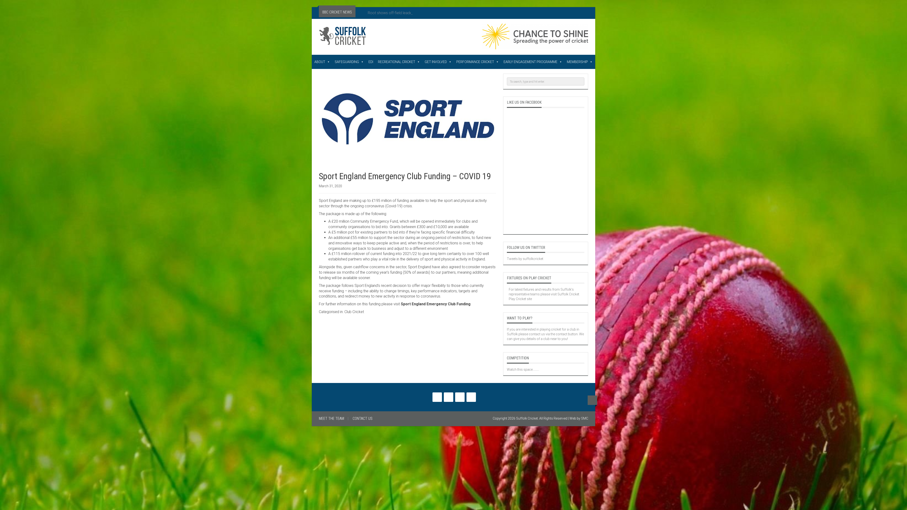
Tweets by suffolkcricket (525, 259)
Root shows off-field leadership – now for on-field (409, 13)
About (319, 62)
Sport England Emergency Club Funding (436, 304)
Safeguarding (347, 62)
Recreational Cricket (396, 62)
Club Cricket (354, 312)
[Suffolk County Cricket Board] (373, 38)
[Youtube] (460, 397)
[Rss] (471, 397)
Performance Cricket (475, 62)
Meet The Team (331, 418)
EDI (370, 62)
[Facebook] (448, 397)
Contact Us (362, 418)
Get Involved (436, 62)
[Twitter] (437, 397)
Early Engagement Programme (530, 62)
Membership (577, 62)
